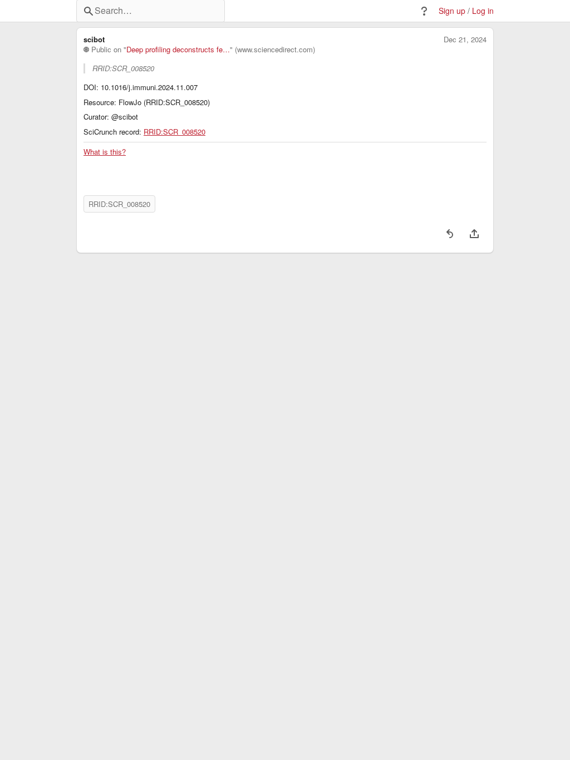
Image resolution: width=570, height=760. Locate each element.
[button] (424, 11)
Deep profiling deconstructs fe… (178, 50)
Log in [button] (483, 11)
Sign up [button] (452, 11)
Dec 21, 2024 (465, 39)
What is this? (104, 152)
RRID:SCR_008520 (174, 132)
